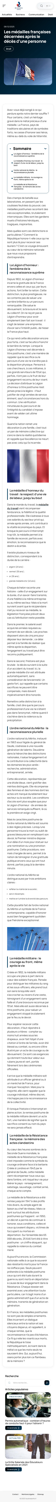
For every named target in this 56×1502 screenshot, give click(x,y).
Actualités (15, 1438)
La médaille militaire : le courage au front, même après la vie (28, 178)
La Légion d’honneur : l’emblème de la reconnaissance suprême (29, 154)
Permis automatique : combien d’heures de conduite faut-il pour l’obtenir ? (27, 1422)
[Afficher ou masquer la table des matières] (38, 148)
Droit (8, 48)
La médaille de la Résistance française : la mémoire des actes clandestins (27, 186)
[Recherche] (41, 6)
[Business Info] (18, 6)
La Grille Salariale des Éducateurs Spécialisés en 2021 (24, 1463)
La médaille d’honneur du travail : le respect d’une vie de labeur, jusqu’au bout (29, 163)
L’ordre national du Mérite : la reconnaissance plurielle (25, 171)
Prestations (15, 1396)
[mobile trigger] (5, 6)
